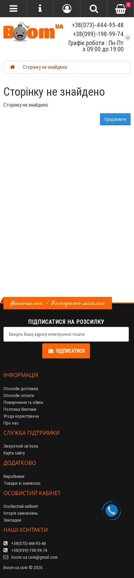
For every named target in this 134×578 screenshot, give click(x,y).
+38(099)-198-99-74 (98, 34)
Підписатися (70, 351)
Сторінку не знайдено (45, 67)
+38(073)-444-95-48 (97, 25)
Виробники (13, 476)
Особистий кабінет (20, 506)
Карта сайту (14, 453)
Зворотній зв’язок (20, 446)
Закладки (12, 520)
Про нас (11, 423)
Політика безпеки (19, 409)
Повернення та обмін (23, 402)
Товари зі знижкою (22, 483)
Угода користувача (21, 416)
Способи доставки (20, 389)
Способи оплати (18, 395)
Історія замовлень (20, 513)
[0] (120, 9)
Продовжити (115, 119)
